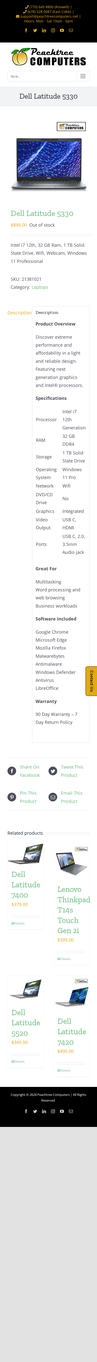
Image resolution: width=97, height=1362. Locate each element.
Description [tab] (18, 313)
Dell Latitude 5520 (25, 1023)
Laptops (40, 287)
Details (20, 923)
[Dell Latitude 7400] (25, 854)
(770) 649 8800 (41, 6)
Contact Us (91, 681)
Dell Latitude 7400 (25, 884)
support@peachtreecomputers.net (49, 16)
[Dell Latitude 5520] (25, 989)
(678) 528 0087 (39, 11)
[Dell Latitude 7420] (71, 993)
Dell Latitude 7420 (71, 1031)
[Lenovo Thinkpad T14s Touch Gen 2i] (71, 861)
